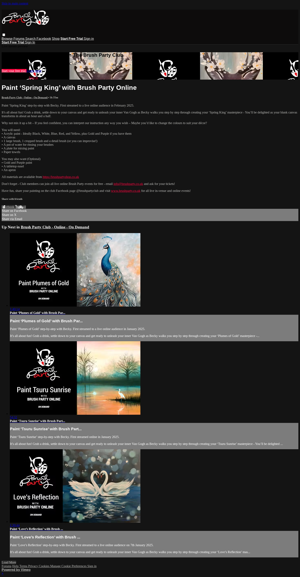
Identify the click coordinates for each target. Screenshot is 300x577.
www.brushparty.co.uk (125, 190)
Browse (7, 38)
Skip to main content (15, 3)
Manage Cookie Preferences (68, 566)
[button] (3, 34)
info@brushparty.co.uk (128, 184)
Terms (23, 566)
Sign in (89, 38)
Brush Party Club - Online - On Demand (25, 97)
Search (31, 38)
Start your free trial (14, 70)
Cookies (44, 566)
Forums (19, 38)
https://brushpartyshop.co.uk (61, 177)
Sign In (30, 42)
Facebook (44, 38)
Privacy (33, 566)
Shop (56, 38)
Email (22, 207)
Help (15, 566)
